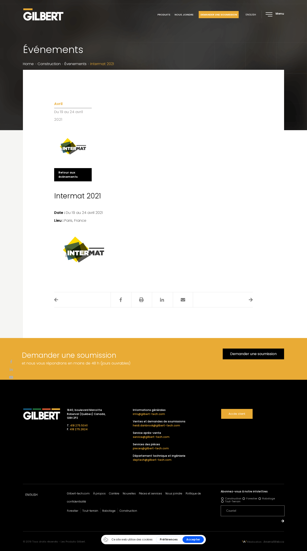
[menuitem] (251, 14)
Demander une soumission (218, 14)
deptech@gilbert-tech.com (152, 460)
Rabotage (109, 511)
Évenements (76, 63)
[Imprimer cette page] (141, 300)
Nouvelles (129, 493)
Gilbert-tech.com (78, 493)
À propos (99, 493)
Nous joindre (184, 14)
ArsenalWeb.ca (273, 542)
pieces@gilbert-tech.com (151, 448)
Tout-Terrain (232, 501)
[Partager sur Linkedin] (162, 300)
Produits (164, 14)
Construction (49, 63)
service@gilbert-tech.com (151, 437)
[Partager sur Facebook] (121, 300)
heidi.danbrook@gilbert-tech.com (156, 425)
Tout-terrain (90, 511)
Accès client (237, 414)
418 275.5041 (79, 425)
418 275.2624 (79, 429)
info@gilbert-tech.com (149, 414)
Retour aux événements (68, 175)
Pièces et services (150, 493)
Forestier (72, 511)
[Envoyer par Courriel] (183, 300)
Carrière (114, 493)
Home (28, 63)
